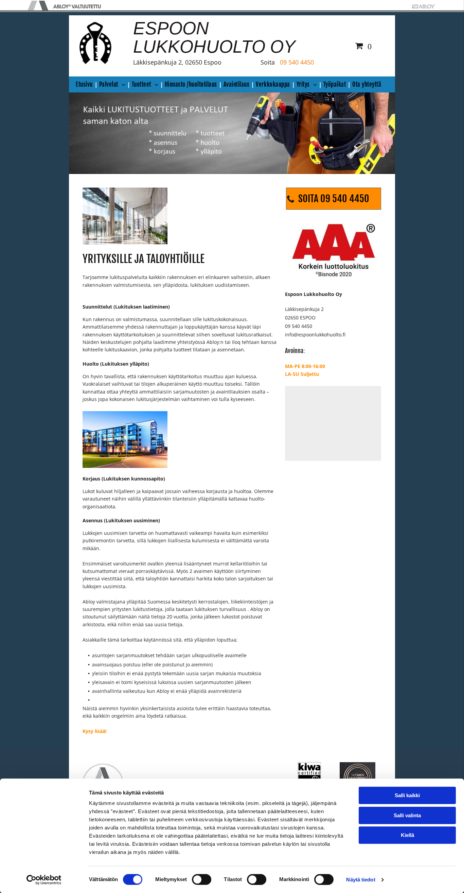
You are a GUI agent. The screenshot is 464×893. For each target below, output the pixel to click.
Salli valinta (407, 815)
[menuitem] (85, 84)
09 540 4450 (297, 62)
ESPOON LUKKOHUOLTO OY (214, 37)
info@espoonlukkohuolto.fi (315, 334)
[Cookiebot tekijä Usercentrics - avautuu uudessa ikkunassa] (44, 880)
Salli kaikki (407, 795)
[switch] (201, 879)
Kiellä (407, 835)
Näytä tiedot (360, 879)
